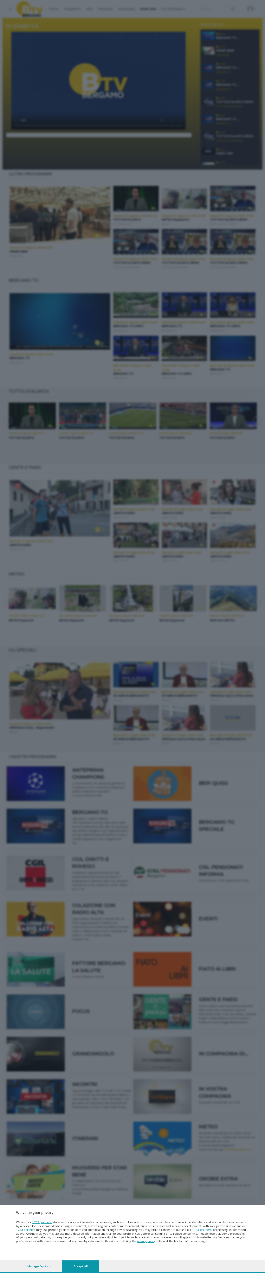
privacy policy (146, 1241)
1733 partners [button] (42, 1222)
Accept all (81, 1266)
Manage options (39, 1266)
